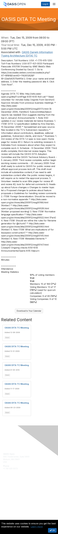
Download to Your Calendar (29, 311)
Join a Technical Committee (15, 494)
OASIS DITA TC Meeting (17, 327)
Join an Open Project (12, 490)
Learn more (37, 526)
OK (53, 530)
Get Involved (8, 486)
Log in (45, 4)
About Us (7, 519)
